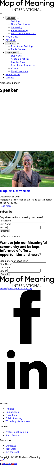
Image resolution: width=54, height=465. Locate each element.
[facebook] (27, 343)
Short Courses (13, 435)
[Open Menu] (1, 13)
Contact (10, 77)
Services (11, 17)
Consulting (11, 415)
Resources (12, 52)
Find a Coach (12, 411)
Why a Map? (12, 36)
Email (3, 227)
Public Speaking (14, 418)
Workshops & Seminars (18, 421)
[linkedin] (27, 398)
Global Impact (13, 74)
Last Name (6, 223)
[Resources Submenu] (20, 53)
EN (3, 460)
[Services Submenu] (18, 18)
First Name (6, 220)
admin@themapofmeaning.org (16, 288)
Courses (11, 43)
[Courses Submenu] (18, 43)
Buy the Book (12, 451)
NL (9, 463)
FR (4, 463)
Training (10, 408)
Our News (11, 445)
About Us (10, 39)
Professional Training (17, 431)
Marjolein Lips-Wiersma (15, 191)
